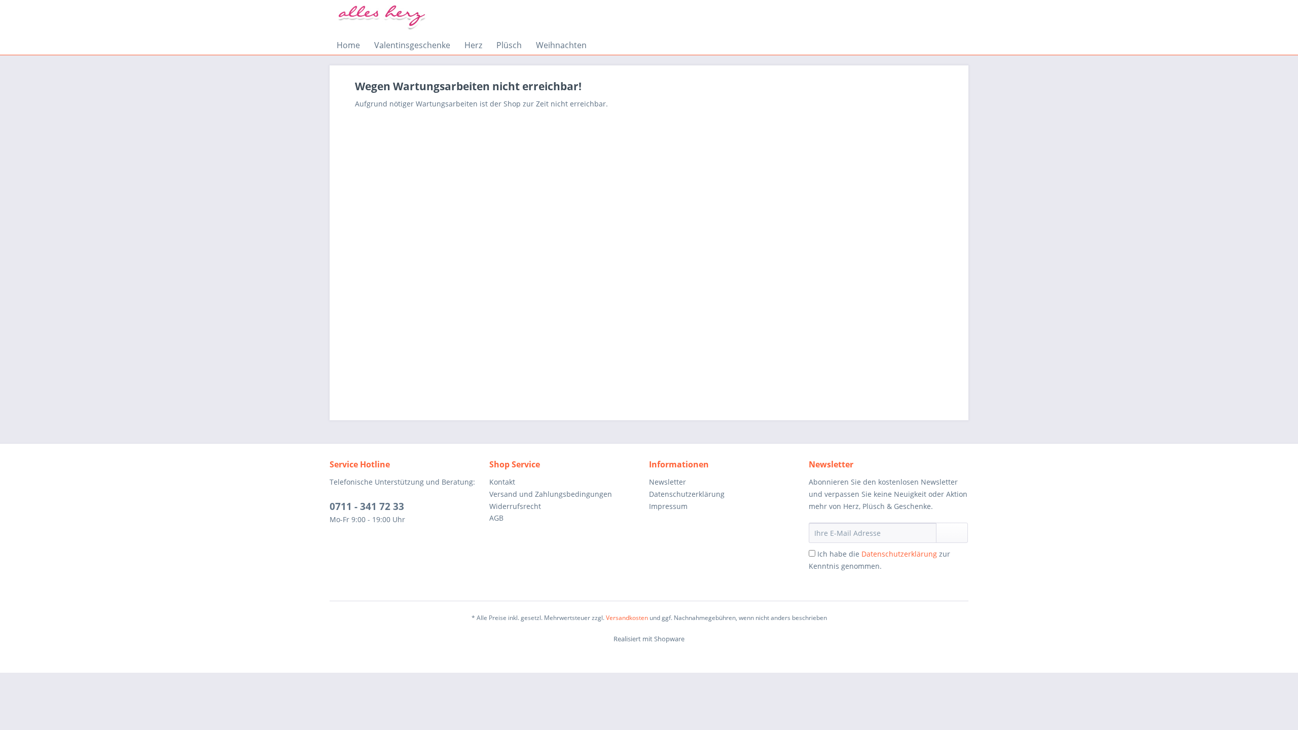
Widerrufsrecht (515, 506)
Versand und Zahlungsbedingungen (550, 494)
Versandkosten (627, 617)
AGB (496, 518)
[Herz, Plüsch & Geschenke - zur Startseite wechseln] (383, 17)
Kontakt (502, 482)
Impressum (668, 506)
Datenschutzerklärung (687, 494)
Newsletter (667, 482)
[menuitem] (348, 45)
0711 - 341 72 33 (367, 506)
